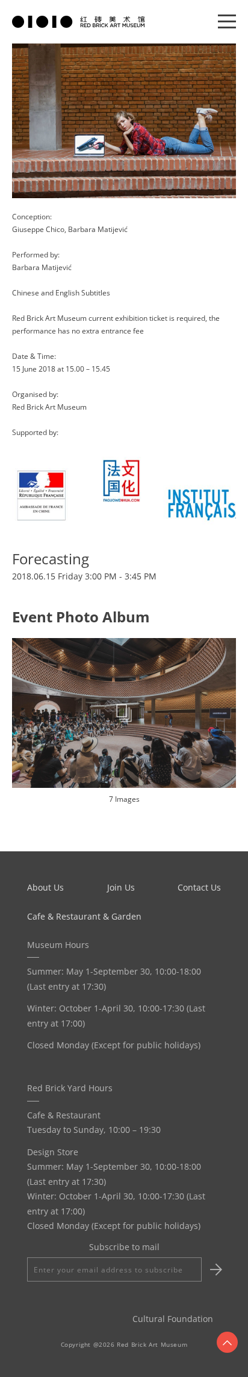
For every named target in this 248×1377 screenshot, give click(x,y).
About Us (45, 887)
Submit (214, 1269)
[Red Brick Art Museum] (78, 21)
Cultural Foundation (172, 1318)
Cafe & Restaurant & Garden (84, 916)
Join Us (121, 887)
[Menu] (227, 22)
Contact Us (199, 887)
